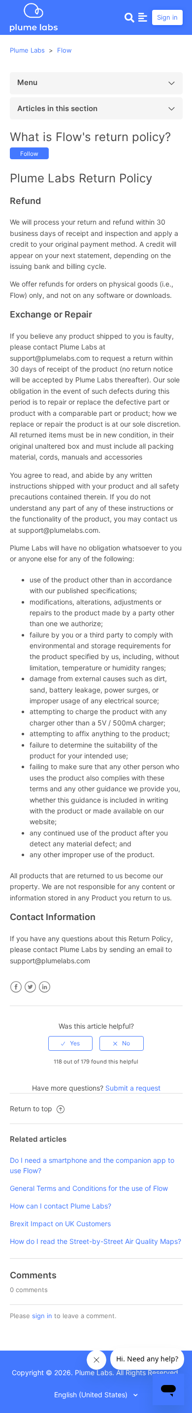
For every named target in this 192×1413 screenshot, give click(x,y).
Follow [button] (29, 153)
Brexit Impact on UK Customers (60, 1223)
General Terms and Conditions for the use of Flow (89, 1188)
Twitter (30, 987)
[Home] (34, 16)
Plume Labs (27, 50)
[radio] (70, 1043)
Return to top (32, 1108)
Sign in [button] (167, 17)
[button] (142, 17)
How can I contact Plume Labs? (60, 1206)
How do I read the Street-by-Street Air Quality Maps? (95, 1241)
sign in (42, 1316)
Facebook (16, 987)
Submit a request (132, 1088)
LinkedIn (44, 987)
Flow (64, 50)
